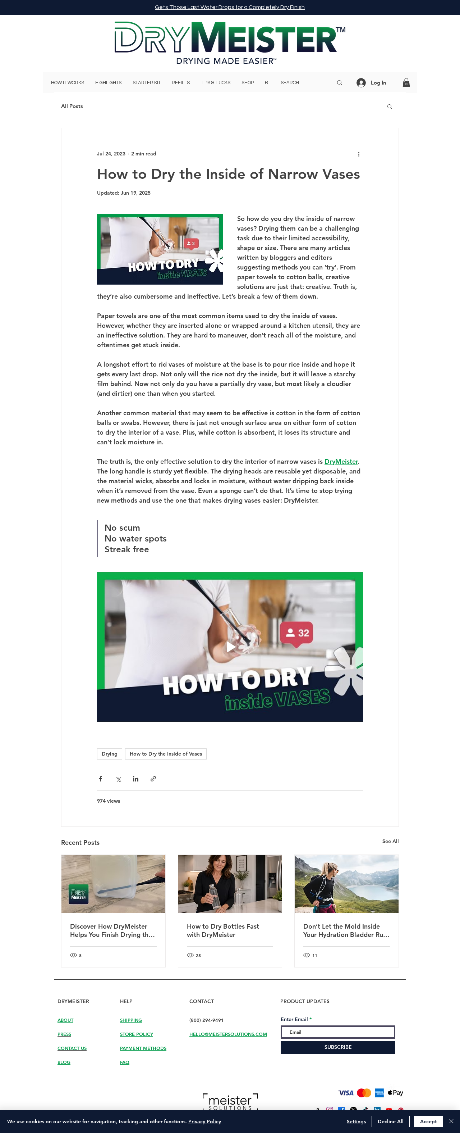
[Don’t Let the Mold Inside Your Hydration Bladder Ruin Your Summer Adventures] (347, 884)
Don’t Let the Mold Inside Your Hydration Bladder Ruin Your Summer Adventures (345, 930)
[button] (406, 82)
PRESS (64, 1034)
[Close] (451, 1121)
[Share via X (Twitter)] (118, 778)
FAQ (124, 1062)
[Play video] (230, 647)
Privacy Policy (204, 1121)
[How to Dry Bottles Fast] (230, 884)
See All (390, 841)
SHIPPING (131, 1020)
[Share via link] (153, 778)
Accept (428, 1121)
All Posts (72, 106)
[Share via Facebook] (100, 778)
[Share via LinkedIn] (135, 778)
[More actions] (358, 154)
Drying (110, 754)
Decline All (391, 1121)
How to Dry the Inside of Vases (166, 754)
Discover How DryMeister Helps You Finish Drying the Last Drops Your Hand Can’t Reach (111, 930)
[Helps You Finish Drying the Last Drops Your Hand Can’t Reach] (113, 884)
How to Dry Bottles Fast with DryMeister (223, 930)
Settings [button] (356, 1121)
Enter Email (294, 1019)
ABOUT (65, 1020)
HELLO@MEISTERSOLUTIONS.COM (228, 1034)
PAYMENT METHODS (143, 1048)
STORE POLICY (136, 1034)
